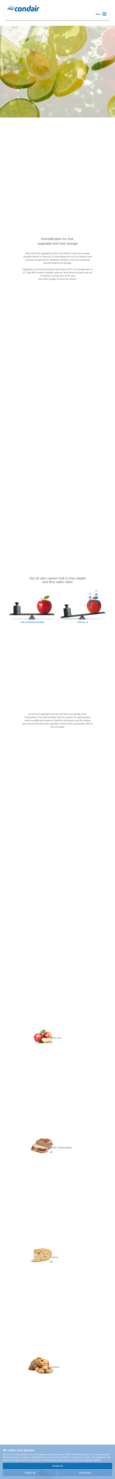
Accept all (57, 1465)
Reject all (30, 1472)
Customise (85, 1472)
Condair (23, 8)
